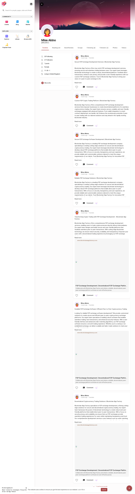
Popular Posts (6, 47)
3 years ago (84, 58)
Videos (124, 48)
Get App (9, 491)
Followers (104, 48)
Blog (17, 24)
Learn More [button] (81, 489)
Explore (6, 39)
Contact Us (9, 490)
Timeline (45, 48)
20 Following (48, 56)
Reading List (56, 48)
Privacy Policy (24, 490)
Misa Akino (85, 56)
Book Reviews (68, 48)
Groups (80, 48)
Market (28, 24)
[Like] (76, 87)
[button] (17, 10)
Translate (91, 58)
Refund (14, 491)
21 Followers (48, 60)
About (3, 490)
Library (17, 39)
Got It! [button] (104, 489)
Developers (16, 490)
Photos (115, 48)
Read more (78, 83)
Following (91, 48)
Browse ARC (28, 39)
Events (7, 24)
